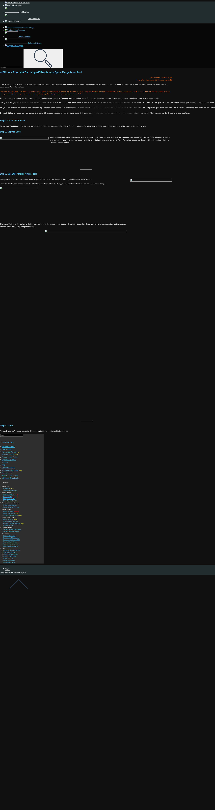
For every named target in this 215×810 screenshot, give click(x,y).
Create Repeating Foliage (11, 554)
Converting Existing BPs (10, 546)
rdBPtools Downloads (10, 478)
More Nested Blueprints (10, 501)
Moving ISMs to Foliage (10, 542)
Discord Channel (8, 468)
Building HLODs (8, 558)
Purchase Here (8, 442)
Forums (5, 462)
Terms (7, 568)
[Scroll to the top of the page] (18, 593)
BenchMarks (7, 473)
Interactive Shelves (9, 560)
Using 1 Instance (8, 525)
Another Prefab (7, 497)
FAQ (3, 465)
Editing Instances (8, 511)
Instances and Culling (9, 556)
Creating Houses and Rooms (12, 529)
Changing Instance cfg (10, 490)
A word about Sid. (8, 519)
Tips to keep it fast (9, 460)
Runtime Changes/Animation (11, 523)
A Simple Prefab (8, 494)
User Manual (7, 449)
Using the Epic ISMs (9, 562)
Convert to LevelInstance (10, 544)
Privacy (7, 570)
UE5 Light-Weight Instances (11, 550)
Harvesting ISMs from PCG (11, 540)
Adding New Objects (9, 513)
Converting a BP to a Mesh (11, 538)
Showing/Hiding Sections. (10, 521)
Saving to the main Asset (10, 515)
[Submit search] (43, 58)
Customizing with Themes (11, 507)
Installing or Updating (10, 470)
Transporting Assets (9, 552)
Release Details (8, 455)
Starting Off (6, 488)
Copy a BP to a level (9, 536)
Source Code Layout (10, 475)
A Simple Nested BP (9, 499)
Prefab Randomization (10, 505)
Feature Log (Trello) (10, 457)
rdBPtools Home (8, 447)
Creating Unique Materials (11, 531)
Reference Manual (9, 452)
